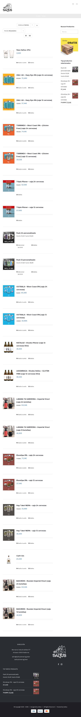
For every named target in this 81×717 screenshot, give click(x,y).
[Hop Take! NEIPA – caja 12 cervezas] (8, 535)
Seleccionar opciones (21, 246)
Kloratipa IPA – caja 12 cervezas (29, 480)
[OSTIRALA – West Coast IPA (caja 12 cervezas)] (8, 319)
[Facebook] (58, 664)
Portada (38, 16)
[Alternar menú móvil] (77, 4)
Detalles (32, 62)
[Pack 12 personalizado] (8, 264)
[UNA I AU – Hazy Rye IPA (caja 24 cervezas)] (8, 79)
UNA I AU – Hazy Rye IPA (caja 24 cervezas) (34, 75)
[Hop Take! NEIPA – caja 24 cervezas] (8, 510)
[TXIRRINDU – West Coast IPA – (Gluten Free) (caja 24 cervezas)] (8, 129)
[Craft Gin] (8, 559)
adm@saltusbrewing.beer (21, 657)
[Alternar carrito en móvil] (73, 4)
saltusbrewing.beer (21, 659)
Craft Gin (20, 556)
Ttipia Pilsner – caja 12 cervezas (29, 207)
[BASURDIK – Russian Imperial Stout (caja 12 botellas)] (8, 613)
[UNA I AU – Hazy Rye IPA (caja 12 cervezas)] (8, 104)
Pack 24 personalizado (26, 233)
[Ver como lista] (30, 36)
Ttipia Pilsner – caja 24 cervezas (30, 182)
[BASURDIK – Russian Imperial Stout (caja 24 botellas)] (8, 585)
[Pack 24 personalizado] (8, 237)
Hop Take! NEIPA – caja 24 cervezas (31, 505)
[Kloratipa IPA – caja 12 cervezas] (8, 484)
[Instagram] (61, 664)
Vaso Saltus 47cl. (23, 50)
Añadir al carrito (22, 62)
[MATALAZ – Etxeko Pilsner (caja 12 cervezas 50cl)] (8, 347)
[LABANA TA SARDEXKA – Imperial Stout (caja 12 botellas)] (8, 431)
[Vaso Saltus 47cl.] (8, 54)
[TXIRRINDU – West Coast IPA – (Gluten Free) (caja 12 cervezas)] (8, 158)
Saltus (40, 707)
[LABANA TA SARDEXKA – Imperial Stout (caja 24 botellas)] (8, 403)
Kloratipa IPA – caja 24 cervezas (29, 455)
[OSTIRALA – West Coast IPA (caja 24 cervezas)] (8, 291)
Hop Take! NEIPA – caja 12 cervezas (31, 531)
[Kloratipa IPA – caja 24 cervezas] (8, 459)
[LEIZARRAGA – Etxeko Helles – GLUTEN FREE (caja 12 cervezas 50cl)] (8, 375)
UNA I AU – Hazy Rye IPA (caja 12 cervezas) (34, 100)
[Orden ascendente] (37, 26)
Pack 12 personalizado (25, 260)
